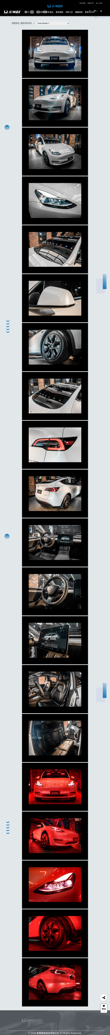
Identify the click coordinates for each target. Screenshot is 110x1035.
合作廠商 (75, 1017)
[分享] (103, 997)
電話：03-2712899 (64, 1019)
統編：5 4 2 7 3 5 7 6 (64, 1021)
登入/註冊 (99, 3)
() (97, 11)
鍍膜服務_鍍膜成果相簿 (22, 23)
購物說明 (51, 1019)
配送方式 (51, 1023)
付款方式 (51, 1021)
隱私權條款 (51, 1025)
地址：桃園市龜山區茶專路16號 (66, 1027)
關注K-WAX (86, 1017)
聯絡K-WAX (63, 1017)
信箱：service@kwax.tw (65, 1025)
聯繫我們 (91, 3)
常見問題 (82, 3)
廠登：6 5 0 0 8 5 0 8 (64, 1023)
